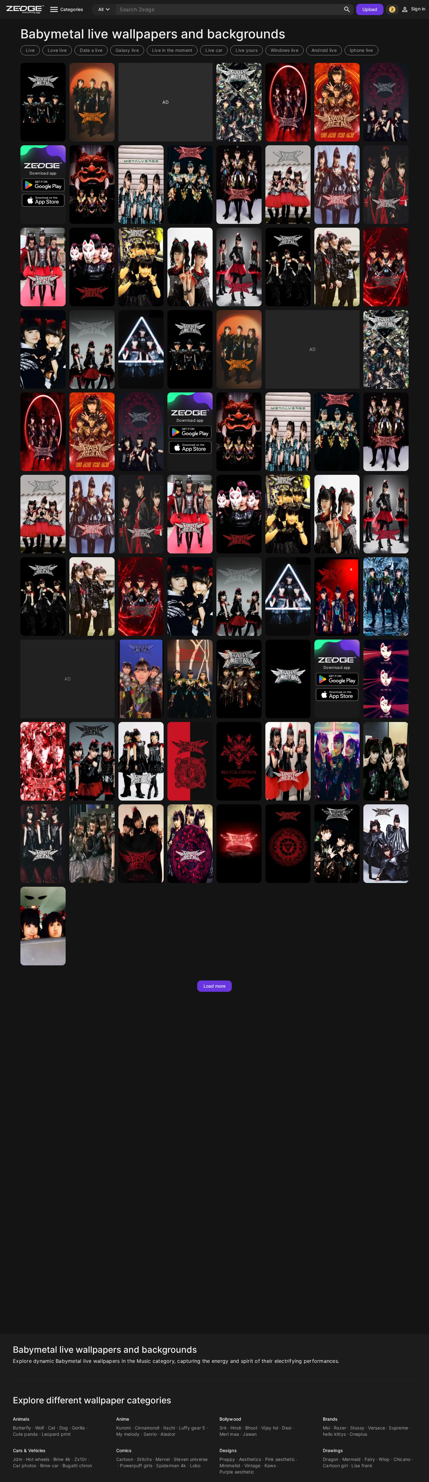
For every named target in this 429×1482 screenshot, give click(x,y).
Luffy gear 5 (192, 1427)
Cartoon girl (335, 1465)
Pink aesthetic (280, 1459)
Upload (369, 9)
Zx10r (80, 1459)
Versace (376, 1427)
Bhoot (251, 1427)
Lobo (195, 1465)
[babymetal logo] (239, 843)
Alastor (167, 1434)
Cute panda (25, 1434)
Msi (326, 1427)
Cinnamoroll (147, 1427)
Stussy (357, 1427)
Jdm (17, 1459)
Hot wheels (38, 1459)
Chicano (402, 1459)
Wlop (384, 1459)
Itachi (169, 1427)
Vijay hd (269, 1427)
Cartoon (124, 1459)
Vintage (252, 1465)
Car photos (24, 1465)
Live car (213, 50)
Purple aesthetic (237, 1471)
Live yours (247, 50)
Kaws (270, 1465)
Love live (57, 50)
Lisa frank (361, 1465)
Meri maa (229, 1434)
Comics (124, 1450)
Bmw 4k (62, 1459)
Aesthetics (250, 1459)
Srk (223, 1427)
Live (30, 50)
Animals (21, 1419)
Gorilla (78, 1427)
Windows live (284, 50)
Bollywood (230, 1419)
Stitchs (144, 1459)
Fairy (370, 1459)
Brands (330, 1419)
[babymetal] (43, 102)
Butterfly (22, 1427)
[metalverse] (141, 184)
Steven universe (191, 1459)
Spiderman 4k (171, 1465)
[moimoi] (190, 267)
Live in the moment (172, 50)
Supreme (398, 1427)
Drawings (333, 1450)
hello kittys (334, 1434)
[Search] (347, 9)
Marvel (162, 1459)
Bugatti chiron (77, 1465)
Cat (52, 1427)
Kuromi (123, 1427)
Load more (215, 986)
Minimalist (230, 1465)
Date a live (91, 50)
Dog (63, 1427)
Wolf (39, 1427)
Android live (324, 50)
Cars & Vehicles (29, 1450)
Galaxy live (127, 50)
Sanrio (150, 1434)
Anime (122, 1419)
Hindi (236, 1427)
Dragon (331, 1459)
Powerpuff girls (136, 1465)
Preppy (227, 1459)
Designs (228, 1450)
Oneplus (358, 1434)
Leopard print (56, 1434)
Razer (340, 1427)
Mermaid (351, 1459)
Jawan (250, 1434)
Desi (286, 1427)
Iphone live (361, 50)
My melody (127, 1434)
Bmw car (49, 1465)
